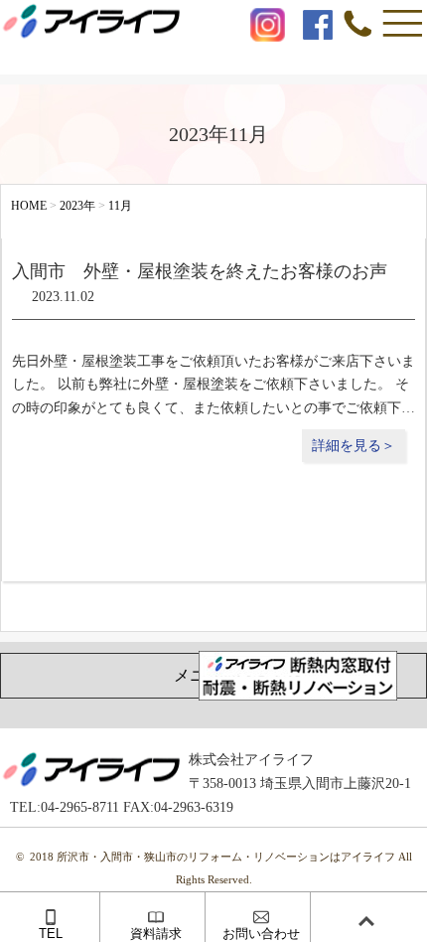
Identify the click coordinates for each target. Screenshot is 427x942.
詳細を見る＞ (353, 445)
